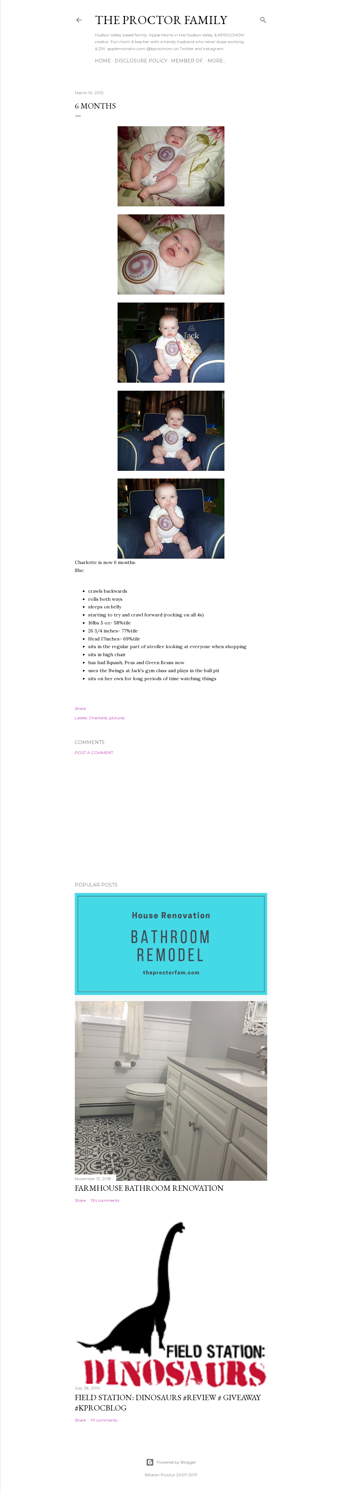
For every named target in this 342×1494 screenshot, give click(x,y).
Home (103, 61)
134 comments (105, 1200)
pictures (117, 717)
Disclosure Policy (141, 61)
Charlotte (98, 717)
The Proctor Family (161, 20)
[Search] (263, 18)
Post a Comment (94, 752)
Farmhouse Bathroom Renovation (149, 1188)
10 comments (104, 1420)
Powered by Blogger (176, 1462)
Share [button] (80, 708)
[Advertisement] (171, 818)
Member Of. (187, 61)
